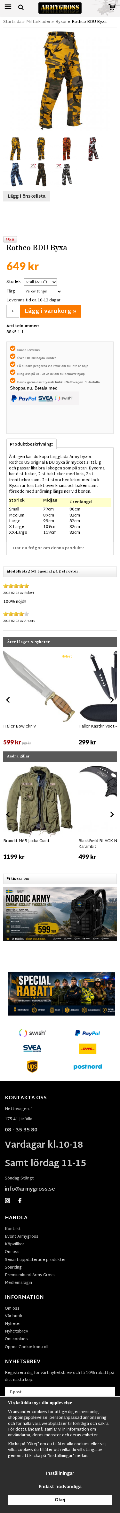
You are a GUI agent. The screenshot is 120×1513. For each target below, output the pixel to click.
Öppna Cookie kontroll (26, 1347)
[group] (39, 699)
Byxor (61, 22)
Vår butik (13, 1316)
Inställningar (60, 1474)
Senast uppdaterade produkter (35, 1260)
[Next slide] (112, 700)
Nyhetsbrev (16, 1331)
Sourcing (13, 1267)
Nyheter (13, 1324)
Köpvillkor (14, 1244)
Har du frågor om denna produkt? (48, 548)
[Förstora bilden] (60, 81)
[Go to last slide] (8, 700)
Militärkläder (38, 22)
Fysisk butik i (55, 382)
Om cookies (16, 1339)
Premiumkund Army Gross (30, 1275)
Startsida (12, 22)
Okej (60, 1500)
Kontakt (13, 1229)
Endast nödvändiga (60, 1487)
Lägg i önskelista (26, 197)
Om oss (12, 1252)
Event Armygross (21, 1237)
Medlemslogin (18, 1283)
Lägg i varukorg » (50, 311)
